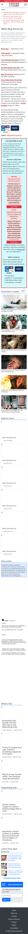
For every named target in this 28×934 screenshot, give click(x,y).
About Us (14, 913)
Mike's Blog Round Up (12, 28)
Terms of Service (13, 574)
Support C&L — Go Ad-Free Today (14, 1)
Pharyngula (5, 53)
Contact (14, 916)
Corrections (14, 928)
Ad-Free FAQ (21, 249)
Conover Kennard (6, 757)
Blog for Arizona (7, 74)
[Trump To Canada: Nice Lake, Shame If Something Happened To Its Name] (12, 739)
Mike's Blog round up (14, 135)
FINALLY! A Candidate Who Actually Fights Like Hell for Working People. (15, 872)
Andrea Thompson (7, 730)
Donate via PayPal (15, 128)
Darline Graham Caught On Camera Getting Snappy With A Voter (11, 807)
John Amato (5, 781)
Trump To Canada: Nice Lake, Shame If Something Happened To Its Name (12, 750)
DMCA (14, 925)
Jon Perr (6, 49)
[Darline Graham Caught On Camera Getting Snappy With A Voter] (12, 796)
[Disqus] (14, 636)
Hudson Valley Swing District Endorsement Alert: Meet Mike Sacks (14, 865)
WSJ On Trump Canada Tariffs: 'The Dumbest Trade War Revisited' (11, 776)
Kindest (5, 132)
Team (14, 910)
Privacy (14, 922)
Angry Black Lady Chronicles (11, 80)
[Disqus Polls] (14, 597)
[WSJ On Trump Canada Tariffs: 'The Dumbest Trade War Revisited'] (12, 766)
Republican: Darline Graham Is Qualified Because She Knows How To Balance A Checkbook (10, 835)
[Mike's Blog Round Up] (14, 428)
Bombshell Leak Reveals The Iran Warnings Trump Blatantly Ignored (9, 723)
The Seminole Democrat (10, 60)
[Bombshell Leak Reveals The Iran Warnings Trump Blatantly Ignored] (12, 712)
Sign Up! (6, 899)
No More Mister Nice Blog (10, 68)
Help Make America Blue (12, 878)
